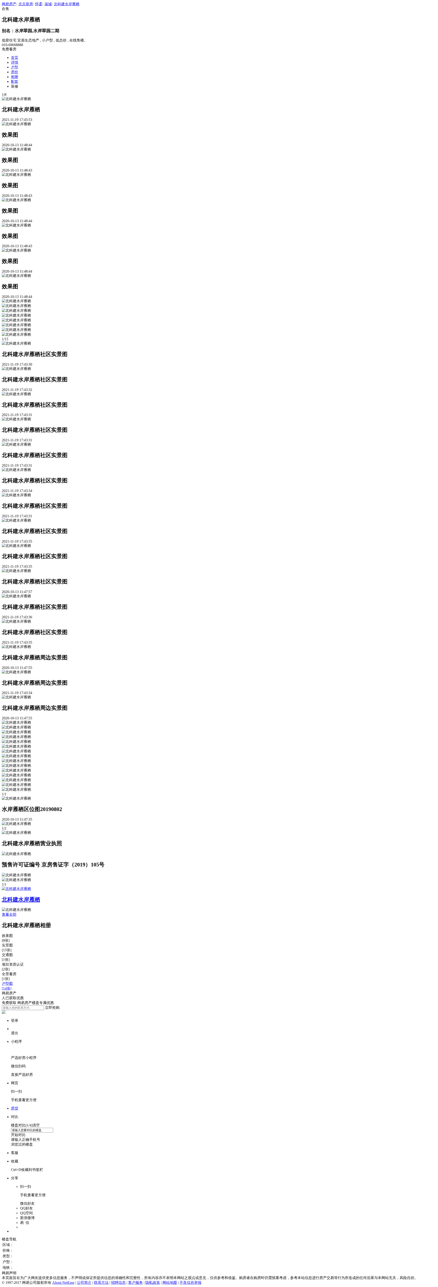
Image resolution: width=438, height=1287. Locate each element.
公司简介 (84, 1282)
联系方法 (101, 1282)
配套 (14, 81)
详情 (14, 62)
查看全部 (9, 914)
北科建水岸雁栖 (66, 4)
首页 (14, 58)
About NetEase (63, 1282)
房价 (14, 72)
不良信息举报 (190, 1282)
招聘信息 (118, 1282)
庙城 (48, 4)
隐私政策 (152, 1282)
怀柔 (38, 4)
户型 (14, 67)
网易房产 (9, 4)
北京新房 (25, 4)
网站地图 (169, 1282)
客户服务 (135, 1282)
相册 (14, 77)
